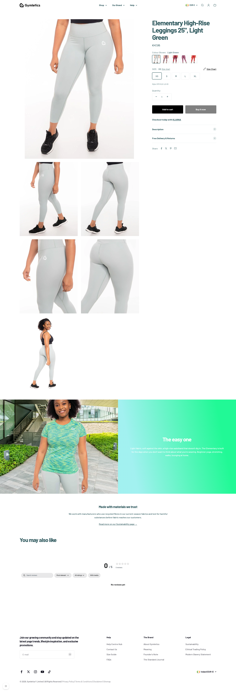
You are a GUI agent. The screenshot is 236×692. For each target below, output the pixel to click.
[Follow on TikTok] (49, 672)
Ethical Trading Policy (195, 649)
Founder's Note (151, 654)
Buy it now (201, 109)
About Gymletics (151, 644)
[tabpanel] (118, 594)
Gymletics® (32, 681)
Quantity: (156, 90)
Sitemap (107, 681)
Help (132, 5)
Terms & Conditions (83, 681)
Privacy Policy (68, 681)
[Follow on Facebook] (21, 672)
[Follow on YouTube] (42, 672)
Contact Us (112, 649)
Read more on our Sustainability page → (118, 524)
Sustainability (192, 644)
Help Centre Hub (114, 644)
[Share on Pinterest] (170, 148)
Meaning (148, 649)
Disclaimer (97, 681)
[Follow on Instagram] (35, 672)
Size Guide (111, 654)
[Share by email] (175, 148)
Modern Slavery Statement (198, 654)
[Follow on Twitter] (28, 672)
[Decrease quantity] (156, 96)
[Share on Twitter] (166, 148)
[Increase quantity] (167, 96)
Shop (101, 5)
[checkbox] (94, 575)
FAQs (109, 659)
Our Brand (117, 5)
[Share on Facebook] (161, 148)
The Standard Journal (154, 659)
